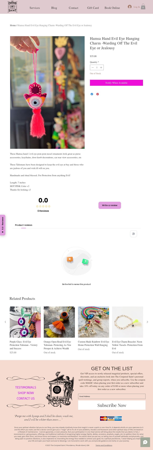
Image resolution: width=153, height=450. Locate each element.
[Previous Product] (5, 322)
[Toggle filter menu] (133, 233)
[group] (76, 332)
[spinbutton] (97, 67)
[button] (34, 6)
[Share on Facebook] (92, 94)
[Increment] (101, 67)
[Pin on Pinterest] (97, 94)
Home (13, 25)
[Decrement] (92, 67)
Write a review (109, 205)
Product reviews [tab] (23, 225)
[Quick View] (25, 322)
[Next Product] (147, 322)
